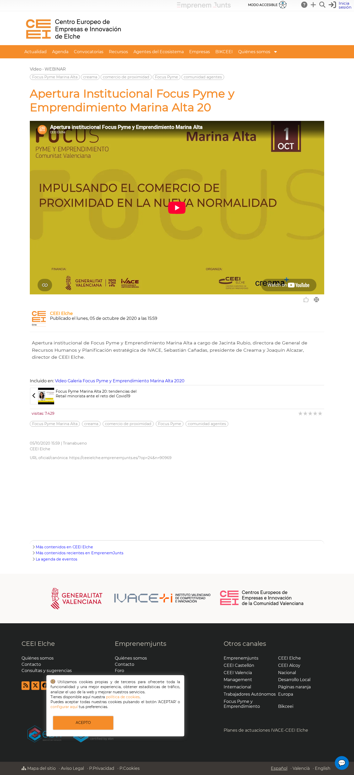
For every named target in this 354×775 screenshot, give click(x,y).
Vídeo (35, 69)
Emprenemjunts (140, 643)
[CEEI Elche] (73, 42)
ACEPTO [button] (83, 723)
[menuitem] (275, 51)
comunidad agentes (203, 77)
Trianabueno (75, 443)
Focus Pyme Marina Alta (54, 77)
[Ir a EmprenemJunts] (204, 7)
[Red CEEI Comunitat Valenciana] (262, 604)
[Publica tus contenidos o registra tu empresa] (313, 4)
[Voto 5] (320, 413)
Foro (119, 670)
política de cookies (123, 697)
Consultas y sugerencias (47, 670)
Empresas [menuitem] (199, 51)
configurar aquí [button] (64, 707)
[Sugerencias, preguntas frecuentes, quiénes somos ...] (304, 4)
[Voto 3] (310, 413)
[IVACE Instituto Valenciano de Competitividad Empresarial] (130, 598)
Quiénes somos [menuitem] (254, 51)
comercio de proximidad (126, 77)
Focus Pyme (166, 77)
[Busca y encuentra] (322, 4)
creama (90, 77)
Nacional (287, 672)
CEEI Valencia (238, 672)
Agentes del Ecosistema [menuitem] (158, 51)
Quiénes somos (38, 658)
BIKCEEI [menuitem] (224, 51)
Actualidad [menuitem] (35, 51)
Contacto (31, 664)
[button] (341, 5)
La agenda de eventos (56, 559)
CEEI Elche (61, 313)
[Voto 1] (300, 413)
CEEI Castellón (239, 665)
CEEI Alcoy (289, 665)
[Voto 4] (315, 413)
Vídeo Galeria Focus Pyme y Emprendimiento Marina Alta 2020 (120, 380)
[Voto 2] (305, 413)
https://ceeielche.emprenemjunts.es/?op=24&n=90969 (120, 457)
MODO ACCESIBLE (263, 5)
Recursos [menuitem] (118, 51)
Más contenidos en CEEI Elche (64, 547)
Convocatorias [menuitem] (88, 51)
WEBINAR (55, 69)
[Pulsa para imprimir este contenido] (316, 299)
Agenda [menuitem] (60, 51)
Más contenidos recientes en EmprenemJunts (79, 553)
